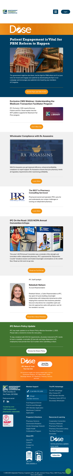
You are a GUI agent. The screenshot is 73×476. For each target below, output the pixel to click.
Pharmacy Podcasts (56, 426)
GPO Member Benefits (56, 395)
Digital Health (30, 428)
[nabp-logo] (8, 416)
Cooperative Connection (57, 421)
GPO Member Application (34, 408)
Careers (29, 442)
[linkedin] (8, 401)
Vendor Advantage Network (35, 426)
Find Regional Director (33, 403)
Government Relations (33, 423)
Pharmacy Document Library (58, 428)
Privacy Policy (49, 473)
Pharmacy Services (32, 421)
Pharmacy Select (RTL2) (57, 398)
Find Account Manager (33, 405)
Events (28, 447)
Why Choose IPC (55, 393)
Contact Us (30, 445)
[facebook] (4, 401)
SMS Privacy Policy (60, 473)
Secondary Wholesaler (56, 400)
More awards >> (31, 463)
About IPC (29, 440)
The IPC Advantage (55, 390)
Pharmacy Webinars (56, 423)
